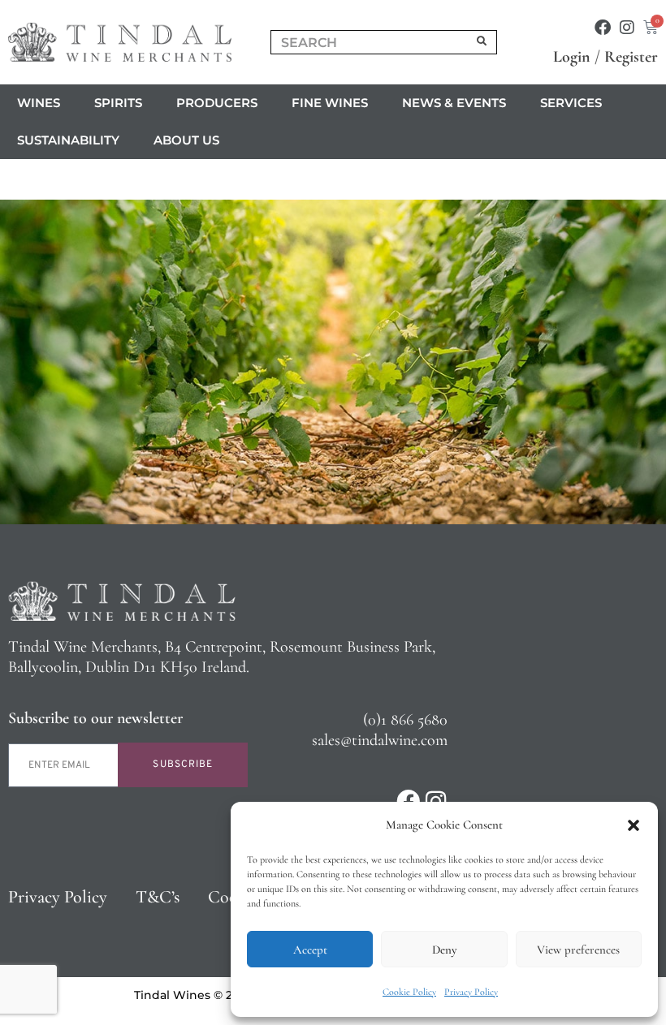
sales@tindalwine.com (380, 740)
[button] (633, 825)
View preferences (578, 949)
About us (186, 140)
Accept (310, 949)
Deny (444, 949)
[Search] (482, 42)
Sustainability (68, 140)
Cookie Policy (409, 991)
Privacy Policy (471, 991)
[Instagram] (627, 27)
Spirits (118, 102)
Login (571, 57)
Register (631, 57)
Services (571, 102)
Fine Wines (330, 102)
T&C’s (157, 896)
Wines (38, 102)
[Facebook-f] (603, 27)
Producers (216, 102)
